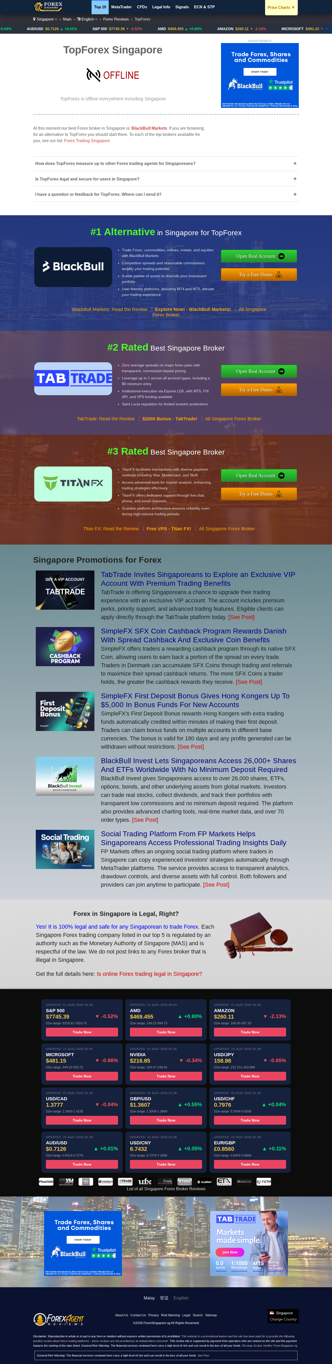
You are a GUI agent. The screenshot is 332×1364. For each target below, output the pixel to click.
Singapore (45, 19)
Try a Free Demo (256, 274)
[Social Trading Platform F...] (65, 867)
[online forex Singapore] (49, 10)
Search (198, 1315)
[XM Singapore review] (66, 1184)
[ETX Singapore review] (224, 1184)
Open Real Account (255, 256)
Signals (182, 7)
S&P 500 (61, 29)
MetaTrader (121, 7)
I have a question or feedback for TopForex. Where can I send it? (166, 194)
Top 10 (100, 7)
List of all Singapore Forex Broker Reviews (166, 1189)
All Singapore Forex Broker (233, 418)
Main (67, 19)
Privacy (153, 1315)
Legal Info (161, 7)
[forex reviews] (58, 1324)
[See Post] (241, 617)
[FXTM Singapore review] (264, 1184)
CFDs (142, 7)
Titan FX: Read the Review (111, 528)
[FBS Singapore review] (86, 1184)
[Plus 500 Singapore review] (46, 1184)
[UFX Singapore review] (145, 1184)
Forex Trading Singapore (87, 140)
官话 (164, 1298)
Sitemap (211, 1315)
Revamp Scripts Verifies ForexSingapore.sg (269, 1345)
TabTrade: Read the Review (106, 418)
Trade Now (82, 1032)
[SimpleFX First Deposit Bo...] (65, 729)
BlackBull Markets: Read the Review (109, 309)
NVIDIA (319, 29)
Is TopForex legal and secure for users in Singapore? (166, 179)
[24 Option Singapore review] (244, 1184)
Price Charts (281, 7)
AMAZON (186, 29)
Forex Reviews (116, 19)
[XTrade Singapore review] (125, 1184)
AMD (123, 29)
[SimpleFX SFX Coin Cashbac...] (65, 664)
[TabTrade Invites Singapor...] (65, 607)
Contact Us (138, 1315)
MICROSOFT (254, 29)
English (87, 19)
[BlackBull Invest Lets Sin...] (65, 794)
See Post (203, 1355)
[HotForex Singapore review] (165, 1184)
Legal (186, 1315)
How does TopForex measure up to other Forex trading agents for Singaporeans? (166, 163)
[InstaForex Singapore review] (105, 1184)
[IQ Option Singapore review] (204, 1184)
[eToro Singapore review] (184, 1184)
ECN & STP (204, 7)
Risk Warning (170, 1315)
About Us (121, 1315)
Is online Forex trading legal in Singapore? (149, 974)
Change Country (283, 1319)
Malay (149, 1298)
